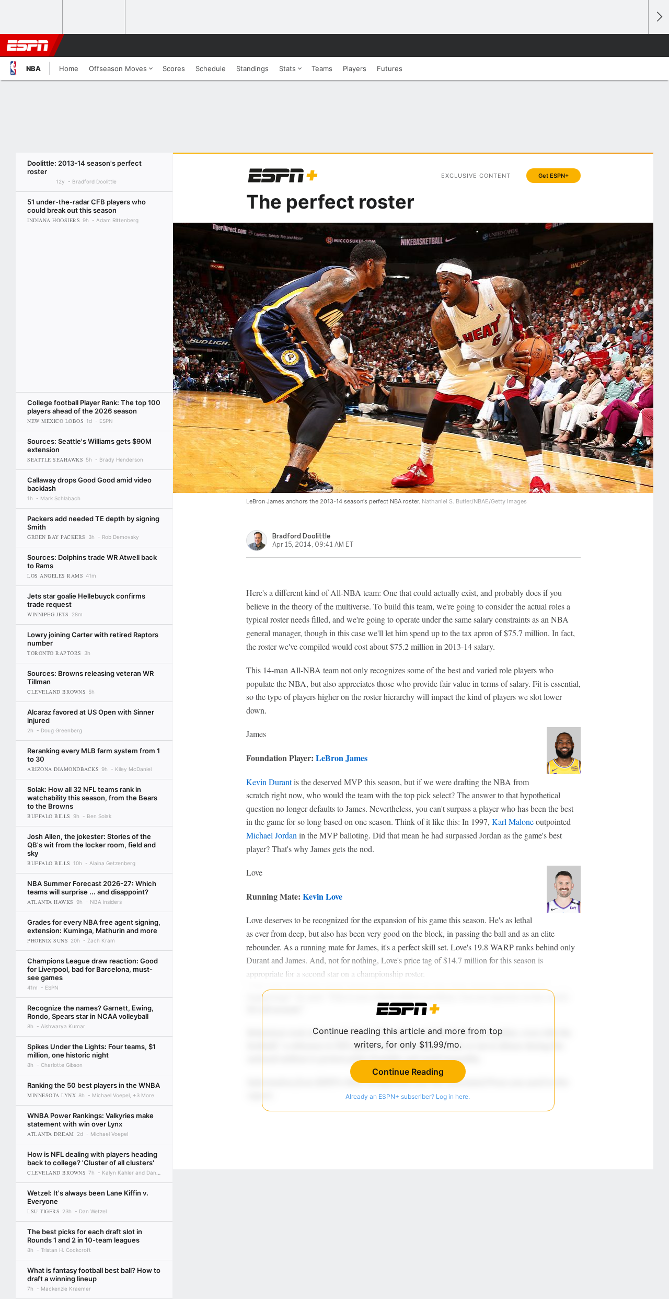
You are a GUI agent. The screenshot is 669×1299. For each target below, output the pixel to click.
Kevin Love (322, 896)
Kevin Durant (269, 781)
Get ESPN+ (553, 175)
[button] (635, 45)
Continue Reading (408, 1071)
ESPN (28, 45)
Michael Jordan (271, 835)
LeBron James (341, 758)
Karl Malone (513, 821)
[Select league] (32, 17)
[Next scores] (658, 17)
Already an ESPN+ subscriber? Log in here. (407, 1096)
